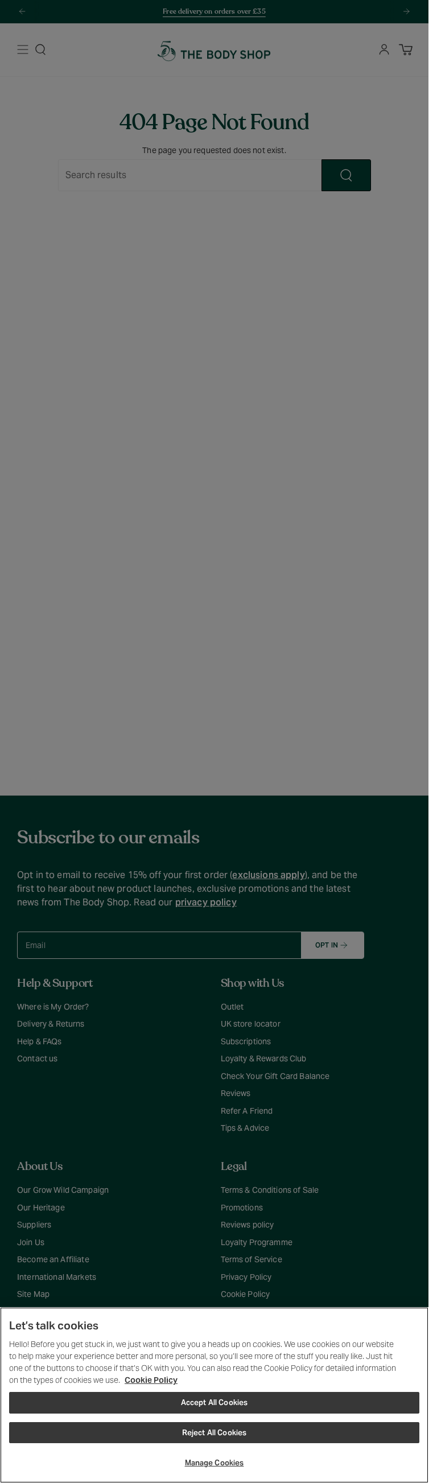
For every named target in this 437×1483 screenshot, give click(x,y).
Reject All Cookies (214, 1432)
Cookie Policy (151, 1380)
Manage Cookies (214, 1463)
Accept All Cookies (214, 1402)
